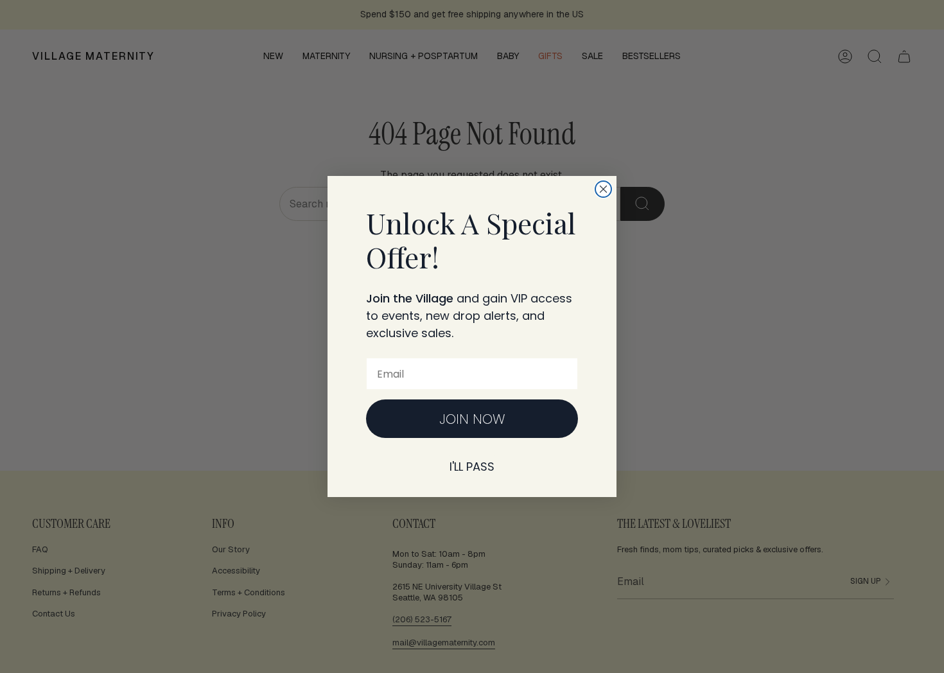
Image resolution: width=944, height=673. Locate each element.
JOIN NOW (472, 419)
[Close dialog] (603, 189)
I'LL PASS (472, 467)
